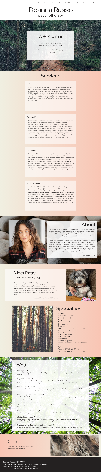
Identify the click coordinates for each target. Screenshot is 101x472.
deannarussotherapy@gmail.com (16, 448)
